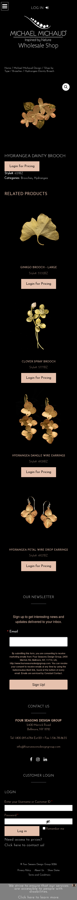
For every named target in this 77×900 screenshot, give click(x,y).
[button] (66, 87)
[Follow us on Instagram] (38, 757)
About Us (39, 870)
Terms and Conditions (39, 875)
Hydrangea (41, 178)
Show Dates (54, 870)
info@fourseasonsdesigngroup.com (38, 746)
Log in (22, 831)
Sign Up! (38, 684)
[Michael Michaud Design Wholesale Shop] (38, 32)
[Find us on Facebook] (31, 757)
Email (13, 631)
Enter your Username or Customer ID (28, 801)
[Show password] (58, 822)
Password (17, 815)
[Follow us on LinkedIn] (45, 757)
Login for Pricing (21, 166)
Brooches (17, 71)
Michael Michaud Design (27, 68)
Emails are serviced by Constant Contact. (41, 673)
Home (8, 68)
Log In (38, 8)
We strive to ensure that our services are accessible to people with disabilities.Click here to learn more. (38, 891)
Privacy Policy (24, 870)
